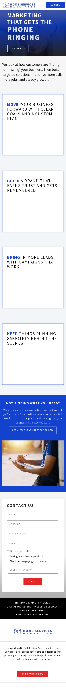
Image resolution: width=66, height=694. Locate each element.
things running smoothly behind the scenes (32, 338)
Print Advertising (32, 610)
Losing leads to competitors (26, 556)
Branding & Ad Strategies (32, 602)
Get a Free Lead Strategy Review (32, 430)
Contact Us (18, 48)
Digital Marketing (19, 606)
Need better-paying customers (28, 561)
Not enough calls (20, 551)
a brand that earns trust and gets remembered (32, 185)
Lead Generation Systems (32, 614)
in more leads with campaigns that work (31, 261)
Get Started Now (32, 674)
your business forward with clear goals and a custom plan (30, 111)
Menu (56, 5)
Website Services (46, 606)
